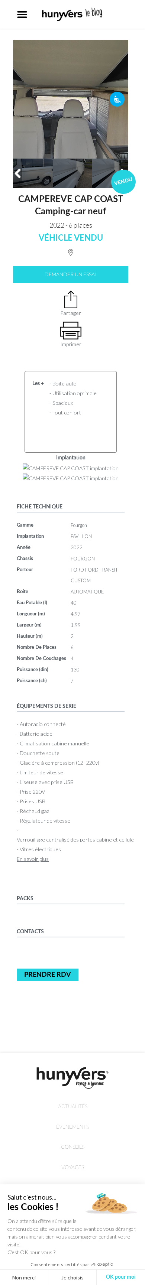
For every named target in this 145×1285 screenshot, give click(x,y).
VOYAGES (72, 1167)
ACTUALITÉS (72, 1106)
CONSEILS (72, 1147)
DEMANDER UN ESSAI (71, 274)
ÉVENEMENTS (72, 1127)
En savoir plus (33, 859)
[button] (22, 14)
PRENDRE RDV (47, 975)
